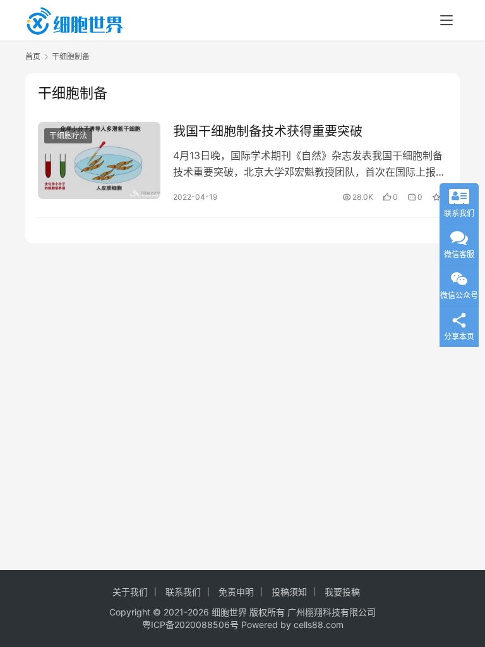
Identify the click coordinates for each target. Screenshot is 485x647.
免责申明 (236, 591)
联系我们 (183, 591)
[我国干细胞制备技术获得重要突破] (99, 160)
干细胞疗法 (68, 135)
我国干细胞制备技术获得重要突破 (267, 131)
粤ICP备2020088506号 (190, 624)
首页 (32, 56)
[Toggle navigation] (446, 20)
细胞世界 (229, 612)
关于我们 (130, 591)
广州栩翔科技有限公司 (331, 612)
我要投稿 (342, 591)
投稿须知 (289, 591)
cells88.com (319, 624)
